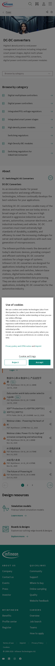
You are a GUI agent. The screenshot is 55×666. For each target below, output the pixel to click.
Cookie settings (27, 356)
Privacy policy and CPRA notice (18, 346)
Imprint (38, 346)
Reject (15, 362)
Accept (39, 362)
